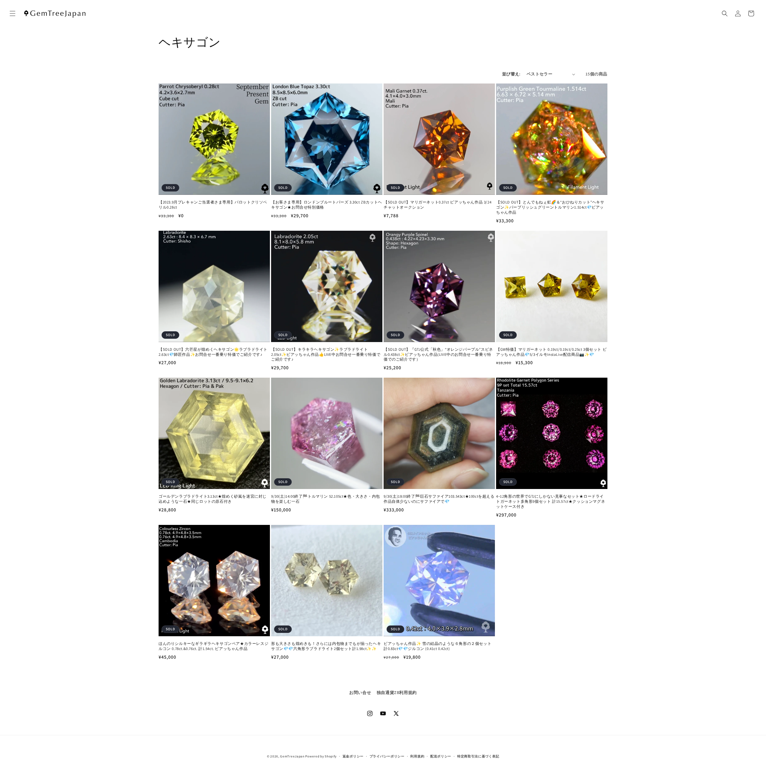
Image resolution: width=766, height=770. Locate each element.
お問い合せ (360, 692)
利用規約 (417, 756)
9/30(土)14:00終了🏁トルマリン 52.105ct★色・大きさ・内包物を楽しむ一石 (325, 499)
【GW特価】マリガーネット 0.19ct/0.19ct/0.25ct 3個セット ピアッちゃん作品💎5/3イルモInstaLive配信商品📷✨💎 (551, 352)
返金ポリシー (353, 756)
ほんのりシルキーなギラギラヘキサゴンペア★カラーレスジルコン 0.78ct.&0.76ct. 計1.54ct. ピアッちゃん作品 (213, 646)
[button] (12, 13)
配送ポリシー (440, 756)
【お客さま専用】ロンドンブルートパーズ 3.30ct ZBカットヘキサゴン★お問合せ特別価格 (326, 205)
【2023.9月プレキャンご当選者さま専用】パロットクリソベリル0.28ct (213, 205)
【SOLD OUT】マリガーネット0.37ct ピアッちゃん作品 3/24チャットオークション (437, 205)
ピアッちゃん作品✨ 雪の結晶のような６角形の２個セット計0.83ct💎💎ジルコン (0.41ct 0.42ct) (437, 646)
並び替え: (511, 74)
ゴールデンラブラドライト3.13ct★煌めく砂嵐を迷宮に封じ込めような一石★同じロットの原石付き (213, 499)
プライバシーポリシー (387, 756)
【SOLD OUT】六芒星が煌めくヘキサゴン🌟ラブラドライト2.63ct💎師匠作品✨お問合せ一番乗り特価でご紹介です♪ (213, 352)
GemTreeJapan (292, 756)
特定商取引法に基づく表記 (478, 756)
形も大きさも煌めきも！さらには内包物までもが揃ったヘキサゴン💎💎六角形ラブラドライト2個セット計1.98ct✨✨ (326, 646)
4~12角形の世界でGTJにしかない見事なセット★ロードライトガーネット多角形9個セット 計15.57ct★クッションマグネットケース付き (550, 501)
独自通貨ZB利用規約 (397, 692)
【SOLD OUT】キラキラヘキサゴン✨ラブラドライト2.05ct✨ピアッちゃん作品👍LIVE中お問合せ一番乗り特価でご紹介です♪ (325, 354)
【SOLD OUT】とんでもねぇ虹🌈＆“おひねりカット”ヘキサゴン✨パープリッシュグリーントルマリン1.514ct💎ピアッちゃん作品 (550, 207)
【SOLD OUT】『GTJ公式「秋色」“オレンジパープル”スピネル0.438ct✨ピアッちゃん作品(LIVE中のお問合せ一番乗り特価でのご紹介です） (438, 354)
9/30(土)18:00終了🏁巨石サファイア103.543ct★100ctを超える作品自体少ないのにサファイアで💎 (439, 499)
